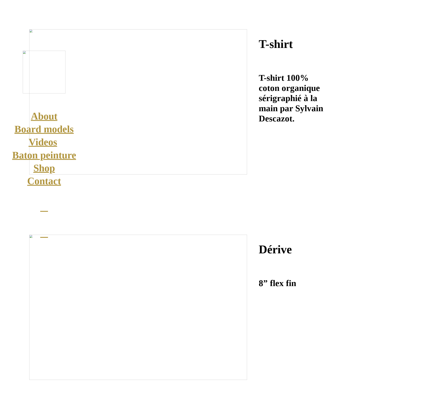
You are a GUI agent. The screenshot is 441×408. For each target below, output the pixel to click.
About (44, 116)
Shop (44, 168)
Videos (43, 142)
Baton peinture (44, 155)
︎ (44, 233)
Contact (44, 181)
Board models (44, 129)
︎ (44, 207)
